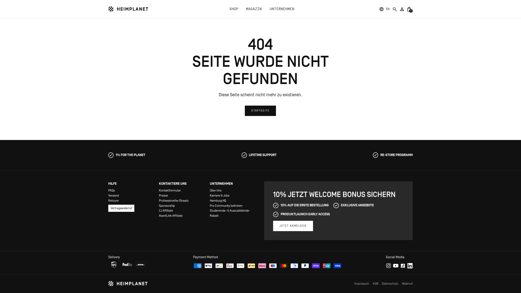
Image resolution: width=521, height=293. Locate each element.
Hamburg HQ (218, 200)
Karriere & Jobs (219, 195)
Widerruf (407, 283)
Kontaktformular (170, 190)
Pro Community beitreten (226, 206)
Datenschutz (390, 283)
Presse (163, 195)
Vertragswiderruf (121, 208)
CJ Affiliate (166, 210)
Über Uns (215, 190)
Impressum (361, 283)
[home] (128, 9)
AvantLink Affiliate (171, 216)
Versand (113, 195)
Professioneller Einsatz (174, 200)
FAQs (111, 190)
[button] (387, 9)
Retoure (113, 200)
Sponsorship (167, 206)
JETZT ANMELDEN (292, 225)
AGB (375, 283)
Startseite (260, 110)
